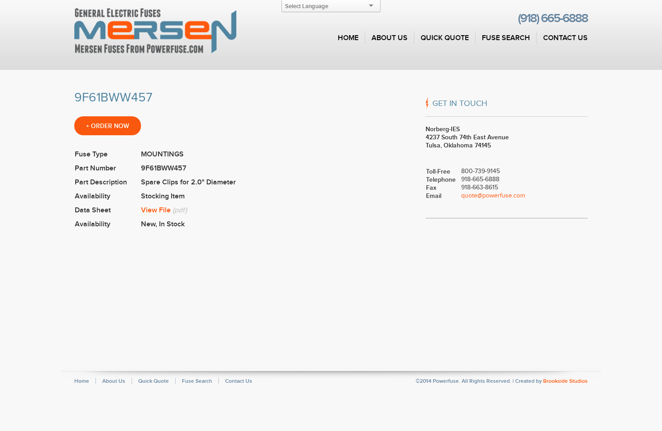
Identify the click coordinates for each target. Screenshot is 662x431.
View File (156, 210)
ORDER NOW (107, 125)
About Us (390, 38)
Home (348, 38)
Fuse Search (506, 38)
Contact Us (565, 38)
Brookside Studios (565, 381)
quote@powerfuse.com (493, 195)
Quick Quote (445, 38)
